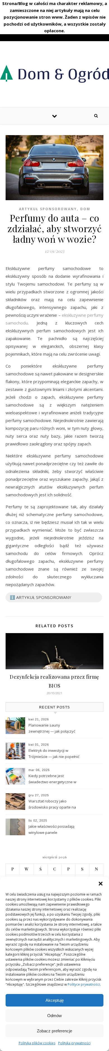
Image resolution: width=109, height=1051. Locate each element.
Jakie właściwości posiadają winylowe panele (51, 829)
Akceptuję (55, 1000)
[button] (100, 883)
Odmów (54, 1015)
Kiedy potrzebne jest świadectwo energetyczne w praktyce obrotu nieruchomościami (52, 779)
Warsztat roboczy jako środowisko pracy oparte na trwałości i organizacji (52, 805)
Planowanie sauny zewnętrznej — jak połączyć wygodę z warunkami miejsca (53, 729)
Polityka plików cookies (37, 1043)
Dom (85, 209)
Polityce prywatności (84, 984)
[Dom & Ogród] (54, 73)
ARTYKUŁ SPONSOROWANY (48, 209)
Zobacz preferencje (54, 1030)
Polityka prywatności (74, 1043)
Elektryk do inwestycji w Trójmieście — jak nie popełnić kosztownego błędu (54, 754)
